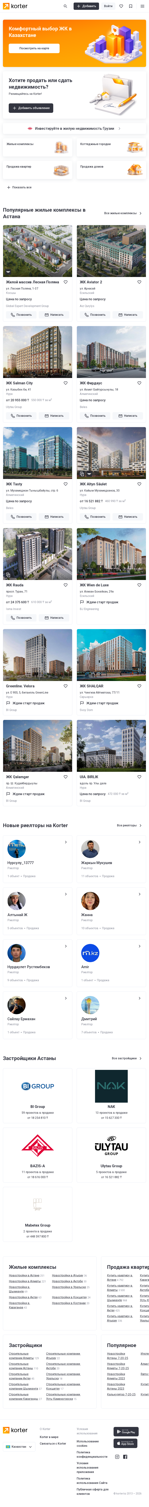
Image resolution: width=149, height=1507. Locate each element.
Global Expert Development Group (27, 306)
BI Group (11, 710)
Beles (83, 407)
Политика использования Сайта (92, 1481)
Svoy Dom (86, 710)
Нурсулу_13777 (20, 863)
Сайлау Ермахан (21, 1019)
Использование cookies (88, 1443)
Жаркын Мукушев (96, 863)
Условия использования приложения (87, 1468)
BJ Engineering (89, 609)
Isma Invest (13, 609)
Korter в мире (49, 1437)
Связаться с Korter (53, 1443)
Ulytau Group (14, 407)
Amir (85, 967)
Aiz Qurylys (87, 306)
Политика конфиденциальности (92, 1454)
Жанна (87, 915)
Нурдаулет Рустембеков (28, 967)
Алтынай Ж (17, 915)
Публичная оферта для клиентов (92, 1492)
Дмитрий (89, 1019)
